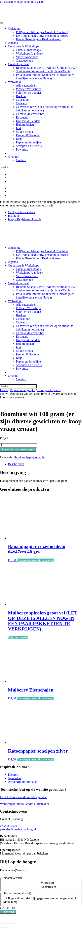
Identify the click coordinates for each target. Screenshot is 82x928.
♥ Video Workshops (28, 89)
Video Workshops (27, 57)
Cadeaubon (23, 99)
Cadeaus (21, 103)
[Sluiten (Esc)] (13, 923)
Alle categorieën (26, 85)
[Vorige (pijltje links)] (1, 927)
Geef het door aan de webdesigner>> (23, 797)
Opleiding (14, 28)
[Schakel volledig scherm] (5, 923)
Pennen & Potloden (28, 135)
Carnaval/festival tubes (30, 114)
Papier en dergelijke (28, 142)
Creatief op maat (18, 64)
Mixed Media (24, 131)
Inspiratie (14, 215)
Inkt (18, 128)
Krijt (19, 138)
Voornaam (47, 882)
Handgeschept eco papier (29, 457)
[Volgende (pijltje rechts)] (5, 927)
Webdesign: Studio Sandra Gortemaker (24, 804)
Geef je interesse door (21, 212)
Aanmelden (8, 911)
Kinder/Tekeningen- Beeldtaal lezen (38, 39)
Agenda (13, 42)
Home (4, 390)
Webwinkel (15, 82)
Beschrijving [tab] (16, 464)
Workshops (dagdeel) (29, 53)
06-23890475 (8, 825)
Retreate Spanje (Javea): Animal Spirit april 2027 (46, 67)
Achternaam (48, 886)
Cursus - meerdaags (28, 50)
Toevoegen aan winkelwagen (18, 449)
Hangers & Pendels (28, 121)
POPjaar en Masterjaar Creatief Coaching (42, 32)
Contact (21, 160)
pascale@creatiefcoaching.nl (18, 829)
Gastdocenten (24, 60)
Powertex (22, 149)
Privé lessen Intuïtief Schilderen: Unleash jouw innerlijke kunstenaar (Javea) (45, 76)
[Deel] (9, 923)
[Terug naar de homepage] (22, 18)
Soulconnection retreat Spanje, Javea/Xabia (43, 71)
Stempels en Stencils (29, 146)
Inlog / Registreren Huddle (24, 219)
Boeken (21, 96)
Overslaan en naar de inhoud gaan (21, 1)
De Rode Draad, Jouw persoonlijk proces (42, 35)
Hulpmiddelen (25, 124)
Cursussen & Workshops (23, 46)
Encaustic (22, 117)
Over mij (13, 156)
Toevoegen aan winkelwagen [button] (35, 560)
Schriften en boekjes (28, 92)
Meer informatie (18, 637)
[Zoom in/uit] (1, 923)
